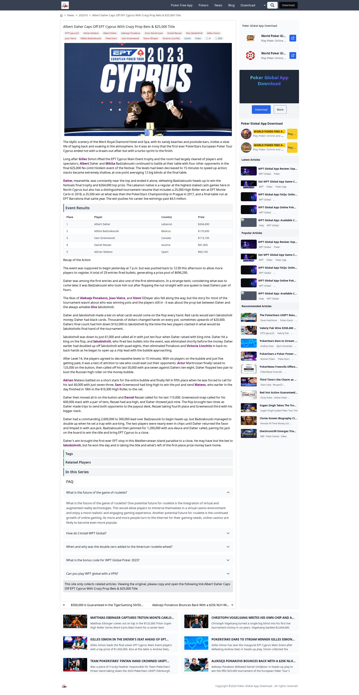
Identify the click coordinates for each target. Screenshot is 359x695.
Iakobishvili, (102, 341)
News (218, 5)
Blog (231, 5)
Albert (84, 163)
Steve (137, 298)
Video (284, 436)
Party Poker (266, 397)
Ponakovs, (100, 298)
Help (261, 225)
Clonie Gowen (297, 423)
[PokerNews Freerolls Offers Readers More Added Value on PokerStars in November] (249, 369)
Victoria (192, 346)
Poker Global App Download (255, 686)
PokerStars (283, 359)
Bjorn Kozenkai (284, 346)
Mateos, (201, 385)
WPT (261, 186)
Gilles (83, 159)
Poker (277, 173)
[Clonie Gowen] (249, 420)
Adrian (68, 380)
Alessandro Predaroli (295, 384)
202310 (83, 15)
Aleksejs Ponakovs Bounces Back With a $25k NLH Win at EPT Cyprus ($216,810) (190, 605)
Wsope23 (278, 384)
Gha (94, 307)
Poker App (281, 186)
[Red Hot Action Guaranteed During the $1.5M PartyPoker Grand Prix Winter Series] (249, 394)
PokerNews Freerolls (271, 371)
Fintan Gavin (286, 320)
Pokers (203, 5)
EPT (294, 359)
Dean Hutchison (268, 320)
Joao (112, 298)
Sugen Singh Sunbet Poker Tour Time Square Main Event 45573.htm (295, 410)
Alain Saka (265, 384)
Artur (181, 363)
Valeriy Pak (283, 333)
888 (262, 436)
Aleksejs (86, 298)
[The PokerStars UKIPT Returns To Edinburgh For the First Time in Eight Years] (249, 317)
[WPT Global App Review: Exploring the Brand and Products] (249, 170)
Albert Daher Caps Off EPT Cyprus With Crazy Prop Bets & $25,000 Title (136, 15)
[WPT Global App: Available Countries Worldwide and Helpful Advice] (249, 222)
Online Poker (280, 397)
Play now (292, 134)
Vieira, (121, 298)
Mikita (110, 163)
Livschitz (205, 346)
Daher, (68, 181)
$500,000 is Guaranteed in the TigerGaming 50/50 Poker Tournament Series (106, 605)
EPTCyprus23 (267, 333)
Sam (118, 385)
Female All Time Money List (274, 423)
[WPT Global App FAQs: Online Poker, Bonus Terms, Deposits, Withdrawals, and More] (249, 196)
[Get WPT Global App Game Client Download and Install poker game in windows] (249, 183)
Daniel (129, 397)
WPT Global (265, 173)
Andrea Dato (267, 346)
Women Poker (267, 359)
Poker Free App (182, 5)
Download (248, 5)
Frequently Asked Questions (288, 199)
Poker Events (272, 436)
